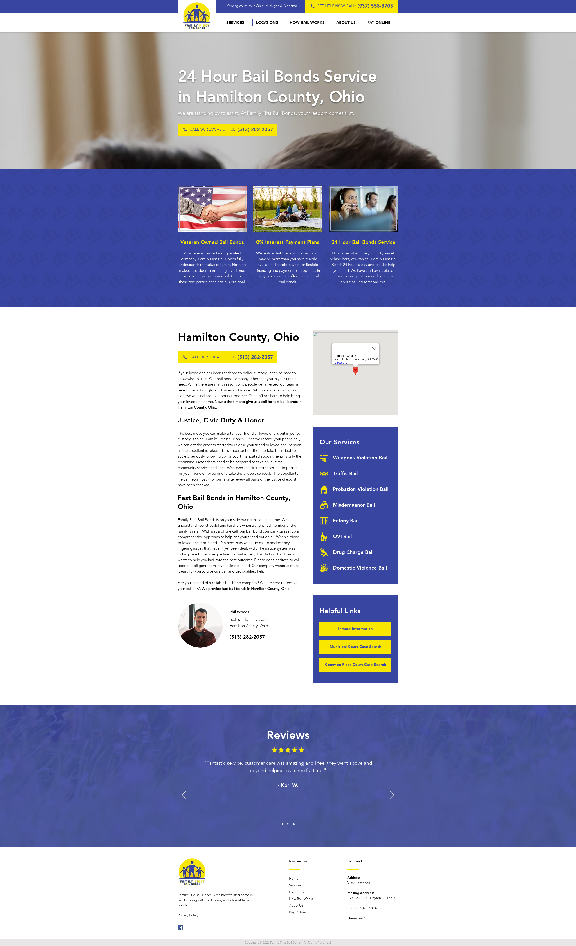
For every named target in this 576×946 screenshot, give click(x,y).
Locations (296, 892)
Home (293, 878)
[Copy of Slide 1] (287, 824)
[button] (237, 22)
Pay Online (297, 912)
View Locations (358, 883)
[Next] (392, 795)
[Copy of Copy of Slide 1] (293, 824)
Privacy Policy (188, 915)
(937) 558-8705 (375, 6)
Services (295, 885)
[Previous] (184, 795)
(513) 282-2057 (255, 129)
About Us (296, 905)
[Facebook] (180, 927)
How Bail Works (301, 899)
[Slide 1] (282, 824)
